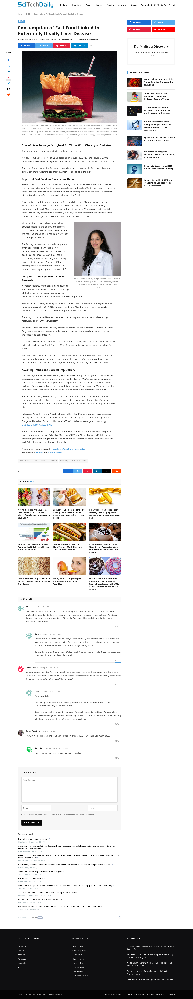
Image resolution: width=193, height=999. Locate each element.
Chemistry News (79, 950)
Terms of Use (170, 994)
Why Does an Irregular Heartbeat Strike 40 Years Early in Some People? (159, 154)
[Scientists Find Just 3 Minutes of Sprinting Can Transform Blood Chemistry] (134, 183)
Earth (88, 5)
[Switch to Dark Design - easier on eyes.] (170, 5)
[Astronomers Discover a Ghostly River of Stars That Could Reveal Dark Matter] (134, 111)
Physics (110, 5)
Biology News (78, 946)
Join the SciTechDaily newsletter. (69, 449)
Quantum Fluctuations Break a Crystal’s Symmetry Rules (159, 138)
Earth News (77, 954)
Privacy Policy (156, 994)
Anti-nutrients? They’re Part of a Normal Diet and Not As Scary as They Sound (34, 581)
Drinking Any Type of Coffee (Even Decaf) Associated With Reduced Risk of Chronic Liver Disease (104, 548)
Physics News (78, 963)
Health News (78, 959)
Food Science (24, 461)
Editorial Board (142, 994)
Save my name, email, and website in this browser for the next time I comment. (59, 814)
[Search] (174, 5)
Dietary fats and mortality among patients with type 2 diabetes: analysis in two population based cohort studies (60, 906)
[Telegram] (8, 83)
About (120, 994)
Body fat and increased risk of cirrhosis (33, 839)
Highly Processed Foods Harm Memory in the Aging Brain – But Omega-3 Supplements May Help (105, 513)
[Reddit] (8, 94)
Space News (77, 971)
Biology (63, 5)
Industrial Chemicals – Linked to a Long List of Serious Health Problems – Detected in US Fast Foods (69, 513)
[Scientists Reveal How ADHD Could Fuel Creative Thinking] (134, 169)
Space (134, 5)
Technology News (80, 975)
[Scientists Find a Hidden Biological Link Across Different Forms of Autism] (134, 97)
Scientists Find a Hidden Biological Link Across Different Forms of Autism (157, 96)
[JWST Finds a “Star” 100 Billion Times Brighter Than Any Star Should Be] (134, 82)
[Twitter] (8, 65)
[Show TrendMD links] (120, 917)
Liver (35, 461)
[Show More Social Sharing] (91, 45)
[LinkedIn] (8, 71)
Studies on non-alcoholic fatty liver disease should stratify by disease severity (48, 893)
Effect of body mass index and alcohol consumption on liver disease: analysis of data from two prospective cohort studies (64, 865)
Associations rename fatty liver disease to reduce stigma (40, 872)
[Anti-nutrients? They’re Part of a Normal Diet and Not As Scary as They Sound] (34, 566)
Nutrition (44, 461)
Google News (55, 452)
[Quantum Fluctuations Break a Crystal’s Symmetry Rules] (134, 141)
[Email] (8, 88)
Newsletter (22, 963)
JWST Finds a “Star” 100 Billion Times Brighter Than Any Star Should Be (159, 82)
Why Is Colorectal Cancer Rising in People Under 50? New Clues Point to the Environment (157, 125)
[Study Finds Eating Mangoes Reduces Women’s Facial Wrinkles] (69, 566)
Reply (117, 627)
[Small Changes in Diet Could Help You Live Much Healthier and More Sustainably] (69, 532)
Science (122, 5)
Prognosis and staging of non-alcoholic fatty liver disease (40, 899)
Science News (78, 967)
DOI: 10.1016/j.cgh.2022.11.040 (37, 424)
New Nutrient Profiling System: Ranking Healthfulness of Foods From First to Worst (33, 547)
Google (39, 452)
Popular (54, 461)
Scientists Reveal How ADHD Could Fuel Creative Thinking (158, 167)
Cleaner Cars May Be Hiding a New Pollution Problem (150, 979)
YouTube (21, 954)
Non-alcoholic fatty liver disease (30, 879)
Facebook (22, 946)
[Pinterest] (8, 77)
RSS (19, 967)
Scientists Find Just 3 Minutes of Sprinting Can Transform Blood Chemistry (158, 183)
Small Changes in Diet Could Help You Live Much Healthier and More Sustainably (68, 547)
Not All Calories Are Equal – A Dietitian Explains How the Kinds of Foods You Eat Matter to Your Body (34, 513)
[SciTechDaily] (35, 5)
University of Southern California (73, 461)
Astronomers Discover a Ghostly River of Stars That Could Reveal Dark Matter (157, 110)
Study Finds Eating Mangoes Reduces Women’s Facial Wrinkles (67, 581)
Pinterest (22, 959)
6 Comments (81, 39)
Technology (146, 5)
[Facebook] (8, 59)
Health (99, 5)
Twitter (21, 950)
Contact (130, 994)
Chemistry (76, 5)
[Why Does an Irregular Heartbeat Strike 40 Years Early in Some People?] (134, 155)
